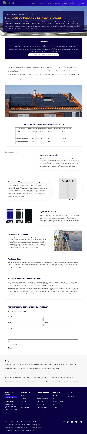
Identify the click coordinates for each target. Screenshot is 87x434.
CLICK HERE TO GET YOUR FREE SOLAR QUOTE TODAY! (43, 55)
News (54, 398)
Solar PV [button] (41, 3)
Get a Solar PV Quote (11, 397)
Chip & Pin (23, 401)
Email (45, 317)
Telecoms (23, 398)
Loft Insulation (40, 401)
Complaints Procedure (30, 421)
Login (83, 3)
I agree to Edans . (16, 344)
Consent (10, 342)
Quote (65, 3)
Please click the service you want (17, 312)
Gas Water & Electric (26, 396)
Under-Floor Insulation (42, 407)
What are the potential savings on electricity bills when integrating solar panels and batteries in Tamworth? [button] (39, 377)
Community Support (58, 401)
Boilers (38, 396)
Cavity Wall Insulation (42, 410)
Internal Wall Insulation (42, 398)
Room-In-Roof (40, 404)
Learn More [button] (57, 3)
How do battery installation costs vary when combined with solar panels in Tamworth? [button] (32, 369)
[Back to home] (8, 3)
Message (10, 328)
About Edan (56, 396)
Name (10, 317)
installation (13, 239)
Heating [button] (49, 3)
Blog (78, 3)
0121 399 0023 (9, 402)
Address (46, 322)
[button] (78, 392)
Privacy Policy (20, 421)
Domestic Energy (25, 407)
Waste (22, 404)
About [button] (33, 3)
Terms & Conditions (10, 421)
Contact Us (55, 404)
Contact (72, 3)
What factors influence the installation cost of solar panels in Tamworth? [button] (28, 373)
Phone (10, 322)
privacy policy (20, 344)
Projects (55, 407)
